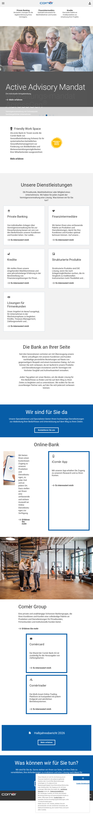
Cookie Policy (58, 797)
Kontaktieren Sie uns (46, 424)
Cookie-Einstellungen (83, 783)
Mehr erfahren (15, 100)
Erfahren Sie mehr (26, 516)
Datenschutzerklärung (57, 791)
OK (83, 778)
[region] (63, 793)
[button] (39, 109)
